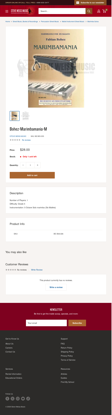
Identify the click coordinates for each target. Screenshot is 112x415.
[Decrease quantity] (23, 165)
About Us (9, 343)
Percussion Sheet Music (50, 21)
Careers (8, 347)
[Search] (89, 11)
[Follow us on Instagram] (18, 399)
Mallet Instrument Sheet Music (73, 21)
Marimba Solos (93, 21)
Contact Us (10, 351)
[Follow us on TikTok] (28, 399)
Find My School (67, 382)
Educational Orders (13, 377)
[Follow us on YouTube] (23, 399)
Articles (64, 374)
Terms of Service (68, 359)
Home (7, 21)
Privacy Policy (67, 355)
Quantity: (14, 165)
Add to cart (32, 175)
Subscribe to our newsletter (92, 2)
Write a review (56, 287)
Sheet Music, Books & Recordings (25, 21)
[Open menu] (6, 11)
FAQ (63, 343)
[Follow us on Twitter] (12, 399)
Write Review (36, 269)
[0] (104, 11)
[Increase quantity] (37, 165)
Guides (64, 377)
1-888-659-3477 (42, 3)
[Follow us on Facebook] (7, 399)
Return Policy (66, 347)
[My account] (98, 11)
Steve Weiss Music (18, 136)
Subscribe (77, 323)
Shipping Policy (67, 351)
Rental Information (13, 374)
